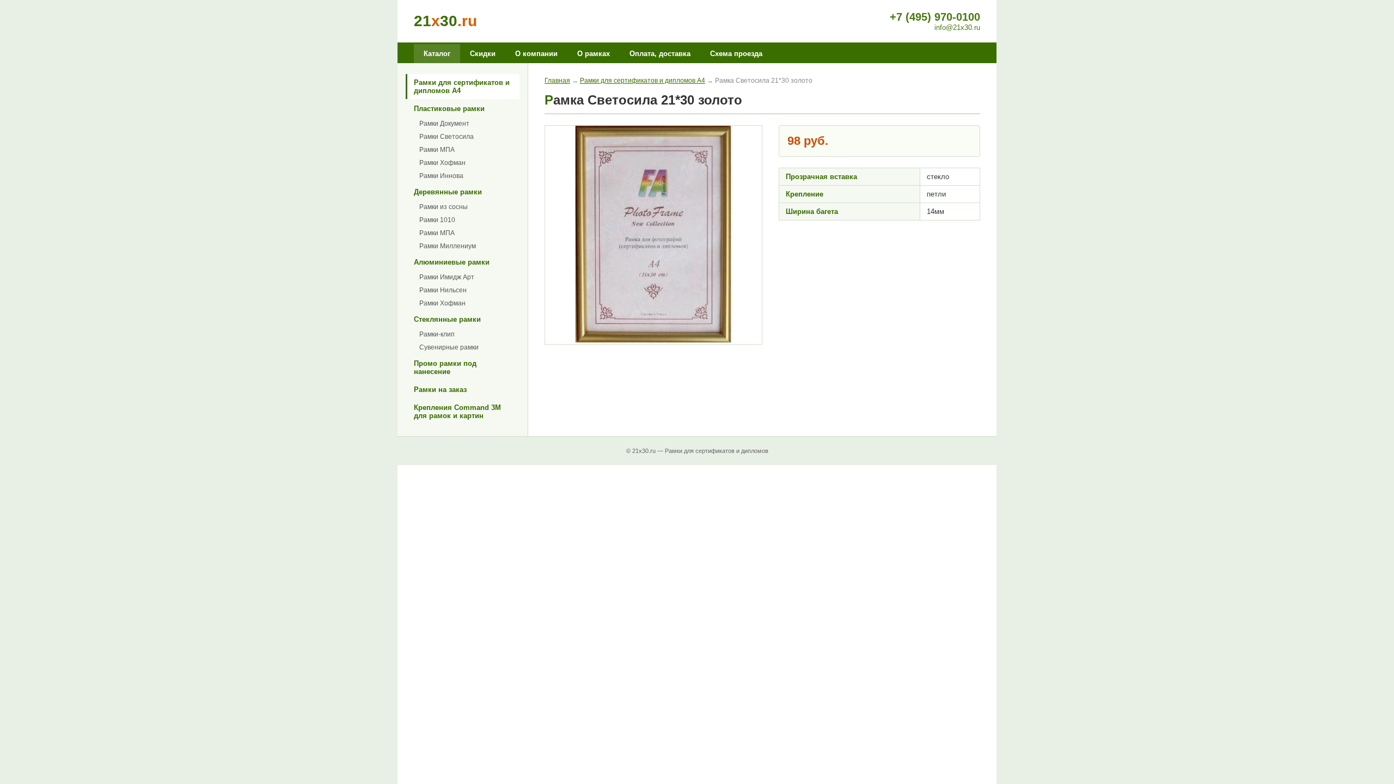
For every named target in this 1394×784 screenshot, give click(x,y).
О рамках (593, 54)
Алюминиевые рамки (452, 262)
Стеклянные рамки (447, 319)
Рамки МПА (437, 150)
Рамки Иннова (441, 176)
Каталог (437, 54)
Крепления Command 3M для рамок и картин (457, 411)
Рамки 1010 (437, 220)
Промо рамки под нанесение (445, 367)
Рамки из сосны (443, 207)
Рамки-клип (437, 334)
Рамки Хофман (442, 163)
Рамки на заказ (440, 389)
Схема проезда (736, 54)
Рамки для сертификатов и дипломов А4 (462, 86)
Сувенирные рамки (449, 347)
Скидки (483, 54)
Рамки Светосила (446, 136)
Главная (557, 80)
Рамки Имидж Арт (446, 277)
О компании (536, 54)
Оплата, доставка (659, 54)
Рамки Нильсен (443, 290)
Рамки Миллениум (447, 246)
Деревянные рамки (448, 192)
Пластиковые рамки (449, 109)
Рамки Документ (444, 123)
